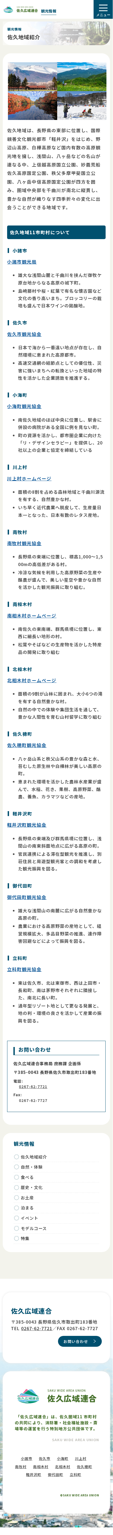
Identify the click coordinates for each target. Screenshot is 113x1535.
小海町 (62, 1458)
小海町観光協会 (24, 406)
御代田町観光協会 (27, 897)
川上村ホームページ (29, 478)
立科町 (75, 1474)
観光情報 (48, 11)
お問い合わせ (75, 1341)
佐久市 (44, 1458)
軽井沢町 (33, 1474)
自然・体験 (32, 1167)
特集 (25, 1238)
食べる (27, 1177)
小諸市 (26, 1458)
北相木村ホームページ (31, 680)
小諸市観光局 (22, 261)
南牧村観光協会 (24, 543)
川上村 (80, 1458)
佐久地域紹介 (34, 1157)
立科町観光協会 (24, 969)
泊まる (27, 1207)
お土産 (27, 1197)
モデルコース (34, 1228)
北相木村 (62, 1466)
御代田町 (55, 1474)
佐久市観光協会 (24, 334)
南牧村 (21, 1466)
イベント (29, 1218)
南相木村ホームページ (31, 615)
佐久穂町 (84, 1466)
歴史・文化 (32, 1187)
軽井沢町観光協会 (27, 824)
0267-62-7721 (33, 1086)
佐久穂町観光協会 (27, 745)
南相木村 (40, 1466)
